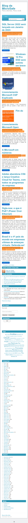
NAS (5, 410)
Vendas (5, 443)
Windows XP (14, 356)
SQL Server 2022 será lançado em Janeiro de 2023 (14, 27)
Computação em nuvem (20, 338)
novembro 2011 (7, 487)
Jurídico (5, 399)
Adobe (5, 366)
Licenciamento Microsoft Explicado (12, 291)
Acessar (5, 505)
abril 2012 (6, 480)
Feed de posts (7, 506)
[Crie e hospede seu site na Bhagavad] (14, 521)
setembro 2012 (7, 473)
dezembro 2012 (7, 468)
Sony (5, 433)
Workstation (6, 449)
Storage (5, 435)
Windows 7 (6, 446)
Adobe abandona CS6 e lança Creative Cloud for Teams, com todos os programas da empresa (14, 179)
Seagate (6, 425)
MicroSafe (21, 345)
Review (15, 350)
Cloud (6, 337)
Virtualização (7, 445)
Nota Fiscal (22, 346)
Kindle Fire (17, 343)
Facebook (17, 340)
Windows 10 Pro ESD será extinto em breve (21, 59)
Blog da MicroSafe (8, 7)
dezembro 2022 (7, 457)
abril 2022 (6, 458)
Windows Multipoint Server (17, 354)
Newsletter (6, 297)
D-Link (5, 380)
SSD (16, 353)
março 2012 (6, 481)
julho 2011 (6, 493)
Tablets (5, 438)
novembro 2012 (7, 470)
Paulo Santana (18, 33)
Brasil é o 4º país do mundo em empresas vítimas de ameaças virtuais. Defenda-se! (13, 241)
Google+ (6, 341)
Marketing (6, 406)
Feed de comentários (8, 508)
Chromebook (19, 336)
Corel (5, 379)
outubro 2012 (7, 471)
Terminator (19, 353)
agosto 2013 (6, 463)
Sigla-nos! (6, 430)
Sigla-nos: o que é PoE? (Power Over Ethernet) (12, 210)
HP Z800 (22, 341)
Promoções (19, 348)
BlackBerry (12, 336)
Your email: (4, 308)
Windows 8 (6, 157)
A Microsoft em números (10, 151)
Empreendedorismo (8, 386)
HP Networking (7, 395)
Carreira (6, 376)
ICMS (9, 343)
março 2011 (6, 498)
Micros (5, 408)
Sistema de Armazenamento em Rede (14, 351)
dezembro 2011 (7, 485)
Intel (5, 398)
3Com (5, 363)
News (3, 157)
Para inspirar (7, 419)
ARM (22, 334)
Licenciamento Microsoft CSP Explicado (10, 94)
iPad (12, 343)
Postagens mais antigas (8, 265)
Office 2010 (6, 415)
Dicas (5, 383)
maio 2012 (6, 478)
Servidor (20, 350)
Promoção (6, 420)
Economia (8, 340)
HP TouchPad (18, 341)
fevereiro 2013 (7, 467)
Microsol (16, 346)
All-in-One (7, 334)
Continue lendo (6, 50)
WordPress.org (7, 509)
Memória (17, 345)
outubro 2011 (7, 488)
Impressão (6, 396)
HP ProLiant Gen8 (12, 341)
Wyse (5, 450)
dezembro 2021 (7, 461)
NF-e (19, 346)
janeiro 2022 (6, 460)
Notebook (6, 413)
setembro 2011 (7, 490)
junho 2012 (6, 477)
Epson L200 (13, 339)
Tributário (6, 442)
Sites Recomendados (8, 432)
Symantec (6, 436)
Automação (6, 372)
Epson (5, 388)
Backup (5, 373)
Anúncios (19, 334)
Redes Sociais (8, 350)
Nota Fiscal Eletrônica (8, 348)
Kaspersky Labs (7, 400)
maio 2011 (6, 495)
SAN (5, 423)
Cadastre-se (6, 503)
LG (4, 403)
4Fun (5, 365)
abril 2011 (6, 497)
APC (5, 369)
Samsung (6, 422)
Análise (13, 334)
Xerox (5, 452)
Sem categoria (15, 34)
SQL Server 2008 (11, 353)
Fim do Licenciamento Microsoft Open (12, 282)
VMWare (11, 355)
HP (4, 393)
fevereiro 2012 (7, 483)
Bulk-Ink (15, 336)
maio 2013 (6, 464)
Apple (5, 370)
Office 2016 (6, 418)
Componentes (12, 338)
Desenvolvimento (8, 382)
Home (6, 16)
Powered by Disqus (6, 301)
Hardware (6, 392)
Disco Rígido (7, 385)
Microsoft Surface (12, 346)
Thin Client (6, 440)
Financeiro (6, 389)
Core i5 (5, 378)
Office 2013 (6, 416)
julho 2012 (6, 475)
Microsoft (10, 34)
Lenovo (5, 402)
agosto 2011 (6, 491)
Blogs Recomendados (9, 375)
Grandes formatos (8, 390)
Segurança (6, 426)
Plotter (14, 348)
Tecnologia (6, 439)
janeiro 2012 (6, 484)
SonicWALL (6, 353)
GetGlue (21, 339)
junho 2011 (6, 494)
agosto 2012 (6, 474)
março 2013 (6, 465)
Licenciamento (5, 34)
